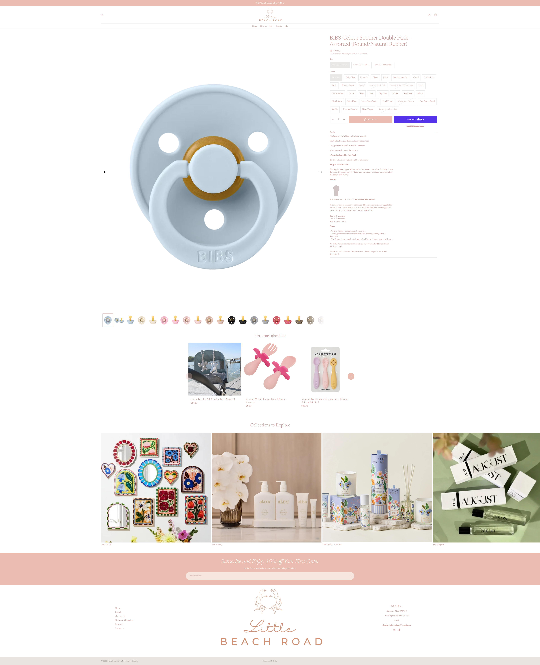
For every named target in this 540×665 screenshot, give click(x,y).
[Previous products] (189, 376)
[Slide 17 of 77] (288, 320)
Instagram (119, 628)
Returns (118, 624)
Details (332, 132)
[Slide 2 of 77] (119, 320)
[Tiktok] (399, 630)
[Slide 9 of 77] (198, 320)
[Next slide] (321, 172)
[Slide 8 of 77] (187, 320)
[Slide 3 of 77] (130, 320)
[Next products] (351, 376)
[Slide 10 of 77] (209, 320)
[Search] (102, 15)
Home (118, 608)
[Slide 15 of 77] (265, 320)
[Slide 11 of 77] (220, 320)
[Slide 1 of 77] (108, 320)
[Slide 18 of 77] (299, 320)
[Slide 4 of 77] (142, 320)
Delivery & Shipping (124, 620)
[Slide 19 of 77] (310, 320)
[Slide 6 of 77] (164, 320)
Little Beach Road (114, 661)
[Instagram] (394, 630)
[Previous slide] (104, 172)
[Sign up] (350, 575)
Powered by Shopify (130, 661)
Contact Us (120, 616)
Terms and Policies (270, 661)
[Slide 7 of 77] (175, 320)
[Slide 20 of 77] (322, 320)
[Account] (429, 15)
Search (118, 612)
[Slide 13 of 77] (243, 320)
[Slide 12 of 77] (232, 320)
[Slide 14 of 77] (254, 320)
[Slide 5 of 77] (153, 320)
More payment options (415, 126)
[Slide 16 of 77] (277, 320)
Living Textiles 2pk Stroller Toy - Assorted (213, 399)
